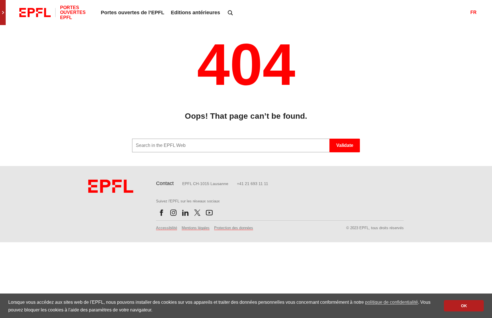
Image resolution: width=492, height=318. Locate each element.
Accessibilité (166, 228)
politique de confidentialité (391, 302)
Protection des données (233, 228)
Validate (344, 145)
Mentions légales (196, 228)
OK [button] (464, 305)
